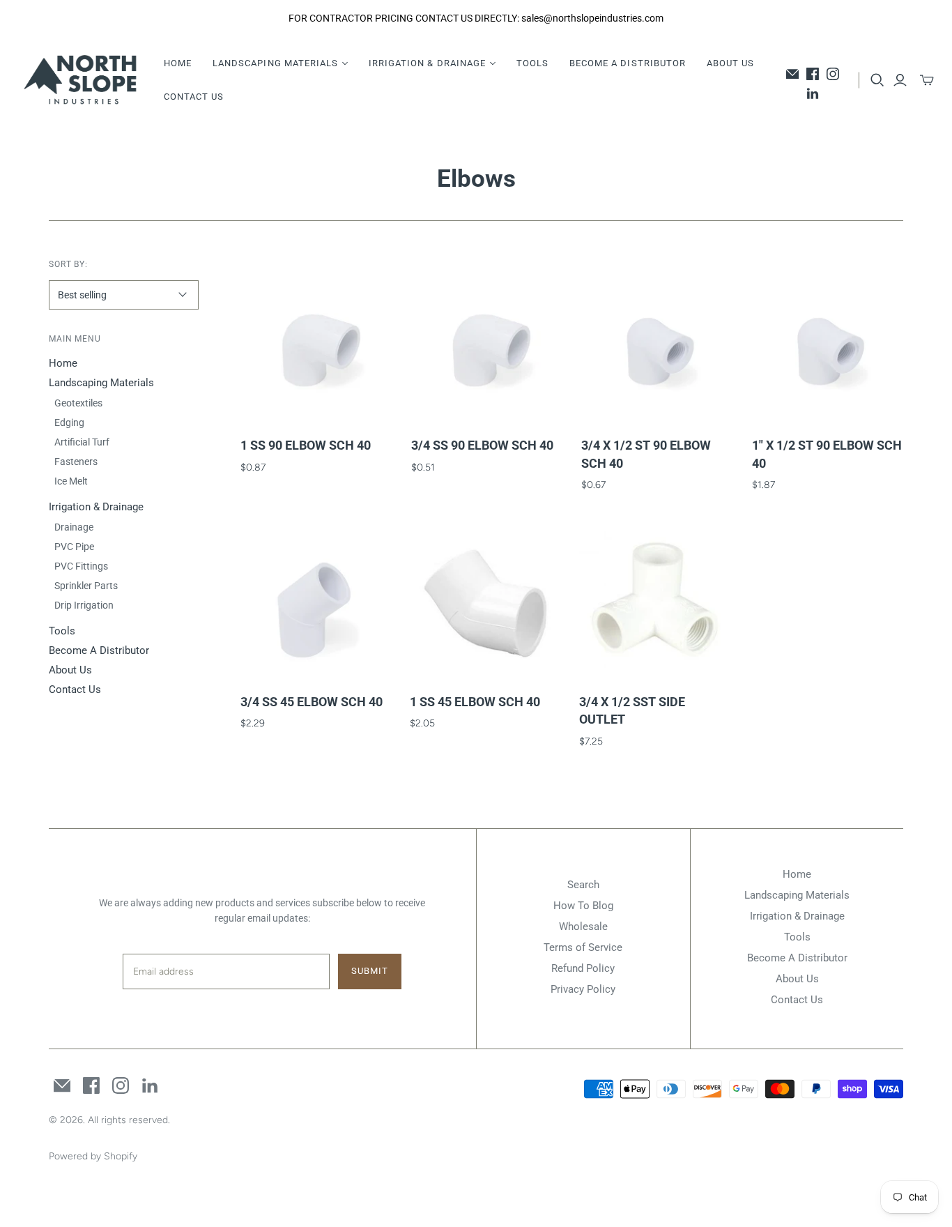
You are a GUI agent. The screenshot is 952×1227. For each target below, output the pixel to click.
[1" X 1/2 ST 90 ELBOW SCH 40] (828, 346)
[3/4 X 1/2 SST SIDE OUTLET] (655, 602)
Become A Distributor (627, 63)
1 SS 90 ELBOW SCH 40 (305, 445)
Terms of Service (583, 947)
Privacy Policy (583, 989)
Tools (532, 63)
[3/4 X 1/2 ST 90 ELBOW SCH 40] (657, 346)
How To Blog (583, 905)
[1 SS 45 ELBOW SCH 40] (486, 602)
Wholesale (583, 926)
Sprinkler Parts (86, 585)
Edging (69, 422)
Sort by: (69, 264)
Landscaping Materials (101, 382)
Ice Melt (71, 481)
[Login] (900, 80)
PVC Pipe (74, 546)
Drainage (73, 527)
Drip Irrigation (84, 605)
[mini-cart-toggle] (927, 80)
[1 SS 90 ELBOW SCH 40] (316, 346)
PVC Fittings (81, 566)
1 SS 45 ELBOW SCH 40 (475, 701)
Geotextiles (78, 403)
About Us (730, 63)
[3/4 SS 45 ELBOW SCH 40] (316, 602)
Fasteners (76, 461)
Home (178, 63)
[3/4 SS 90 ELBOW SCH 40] (487, 346)
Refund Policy (583, 968)
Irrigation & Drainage (96, 507)
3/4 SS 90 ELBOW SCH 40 (482, 445)
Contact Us (194, 96)
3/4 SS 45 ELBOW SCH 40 (311, 701)
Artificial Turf (81, 442)
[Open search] (877, 80)
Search (583, 884)
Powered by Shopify (93, 1156)
